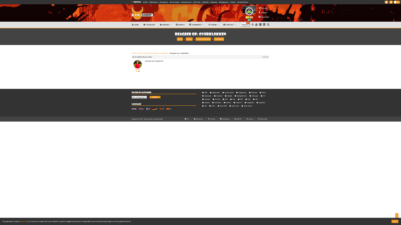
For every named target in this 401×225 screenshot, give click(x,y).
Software (218, 103)
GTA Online (175, 2)
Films (264, 93)
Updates (262, 103)
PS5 (146, 2)
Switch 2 (239, 103)
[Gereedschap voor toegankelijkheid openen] (391, 2)
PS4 (234, 99)
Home (134, 53)
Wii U (213, 106)
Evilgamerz (224, 2)
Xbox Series (248, 106)
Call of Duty (243, 2)
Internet (219, 96)
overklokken (164, 53)
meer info (24, 221)
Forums (140, 53)
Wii (206, 106)
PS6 (249, 99)
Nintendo (154, 2)
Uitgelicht (250, 103)
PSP (256, 99)
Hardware (208, 96)
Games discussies (151, 53)
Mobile (229, 96)
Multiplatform (242, 96)
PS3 (226, 99)
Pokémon (164, 2)
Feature (254, 93)
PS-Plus (198, 2)
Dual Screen (229, 93)
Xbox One (235, 106)
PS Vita (217, 99)
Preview (207, 99)
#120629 (265, 57)
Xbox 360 (223, 106)
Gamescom (187, 2)
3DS (206, 93)
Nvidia (206, 2)
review (214, 2)
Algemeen (216, 93)
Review (207, 103)
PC (264, 96)
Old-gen (255, 96)
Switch (228, 103)
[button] (397, 2)
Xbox (234, 2)
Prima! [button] (395, 221)
